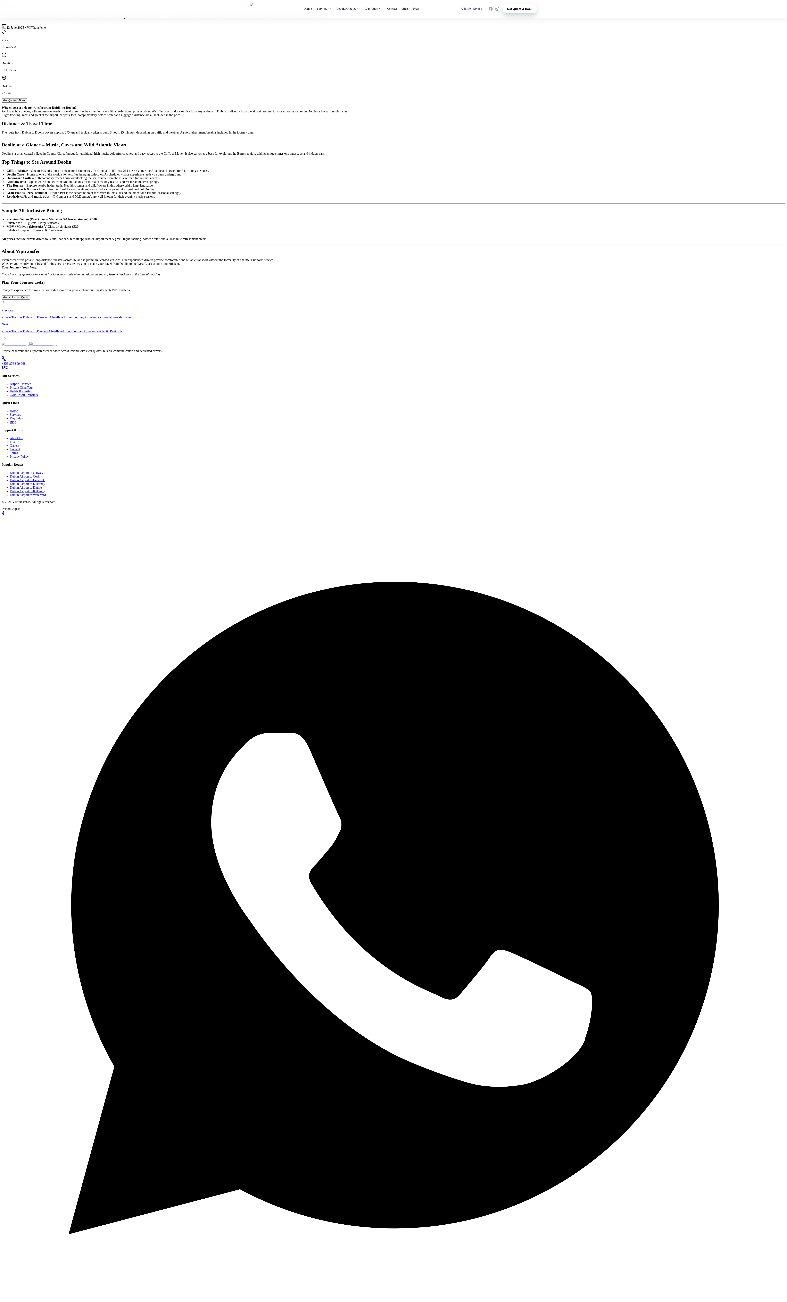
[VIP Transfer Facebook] (491, 9)
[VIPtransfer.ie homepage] (259, 9)
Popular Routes (346, 8)
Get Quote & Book (519, 8)
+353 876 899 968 (471, 8)
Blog (405, 8)
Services (322, 8)
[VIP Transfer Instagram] (497, 9)
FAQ (416, 8)
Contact (392, 8)
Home (308, 8)
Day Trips (371, 8)
